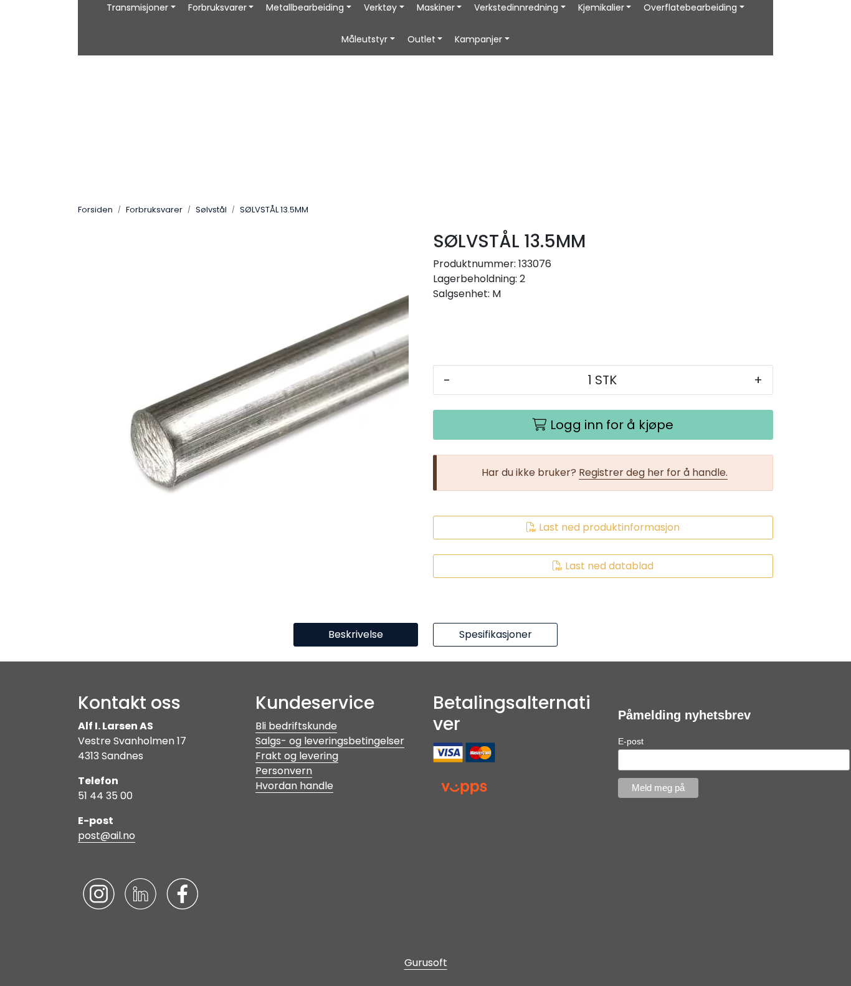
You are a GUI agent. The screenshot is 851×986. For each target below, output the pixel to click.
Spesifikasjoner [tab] (495, 634)
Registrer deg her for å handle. (653, 472)
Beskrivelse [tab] (355, 634)
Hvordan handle (294, 786)
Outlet (421, 39)
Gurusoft (425, 962)
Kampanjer (478, 39)
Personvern (283, 771)
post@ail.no (106, 835)
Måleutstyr (364, 39)
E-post (631, 741)
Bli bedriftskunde (296, 726)
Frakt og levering (296, 756)
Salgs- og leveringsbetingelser (329, 741)
